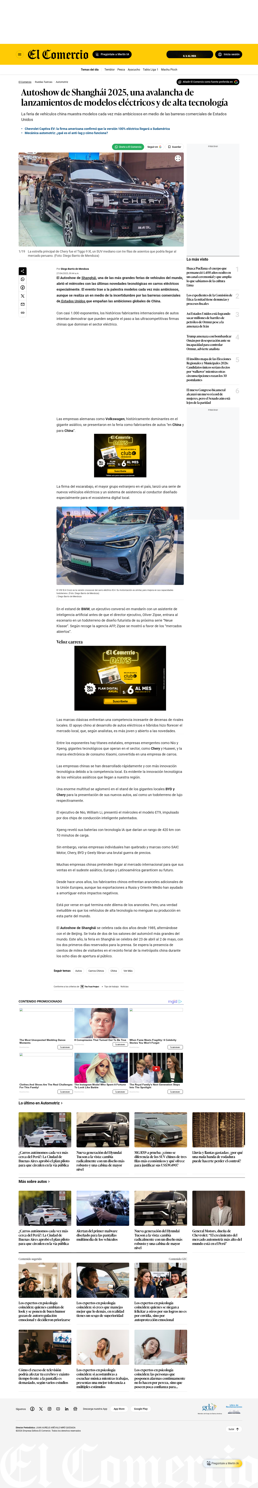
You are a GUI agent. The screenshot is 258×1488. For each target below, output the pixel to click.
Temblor (109, 69)
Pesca (121, 69)
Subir (231, 1429)
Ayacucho (134, 69)
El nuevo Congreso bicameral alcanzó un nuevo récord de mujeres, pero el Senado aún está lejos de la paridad (208, 396)
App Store (119, 1408)
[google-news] (75, 1409)
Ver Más (128, 970)
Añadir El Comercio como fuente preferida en (208, 81)
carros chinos (96, 970)
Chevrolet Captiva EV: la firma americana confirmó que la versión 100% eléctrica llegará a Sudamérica (97, 129)
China (114, 970)
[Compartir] (23, 271)
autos (78, 970)
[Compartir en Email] (23, 304)
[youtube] (58, 1409)
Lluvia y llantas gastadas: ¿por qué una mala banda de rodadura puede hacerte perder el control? (217, 1156)
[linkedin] (67, 1409)
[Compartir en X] (23, 296)
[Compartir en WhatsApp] (23, 279)
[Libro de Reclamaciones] (234, 1409)
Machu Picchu (170, 69)
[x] (41, 1409)
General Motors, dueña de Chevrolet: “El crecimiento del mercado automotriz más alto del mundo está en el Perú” (217, 1237)
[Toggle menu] (20, 54)
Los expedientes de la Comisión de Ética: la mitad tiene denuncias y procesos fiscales (209, 299)
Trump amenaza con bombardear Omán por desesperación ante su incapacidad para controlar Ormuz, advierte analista (209, 342)
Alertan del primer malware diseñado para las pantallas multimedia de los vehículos (97, 1235)
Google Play (141, 1408)
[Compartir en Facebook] (23, 287)
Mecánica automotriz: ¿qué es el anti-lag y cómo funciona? (66, 133)
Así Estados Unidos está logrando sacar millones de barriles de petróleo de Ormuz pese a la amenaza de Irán (208, 319)
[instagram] (49, 1409)
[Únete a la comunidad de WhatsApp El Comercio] (128, 147)
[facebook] (32, 1409)
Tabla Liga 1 (150, 69)
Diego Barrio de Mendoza (75, 268)
